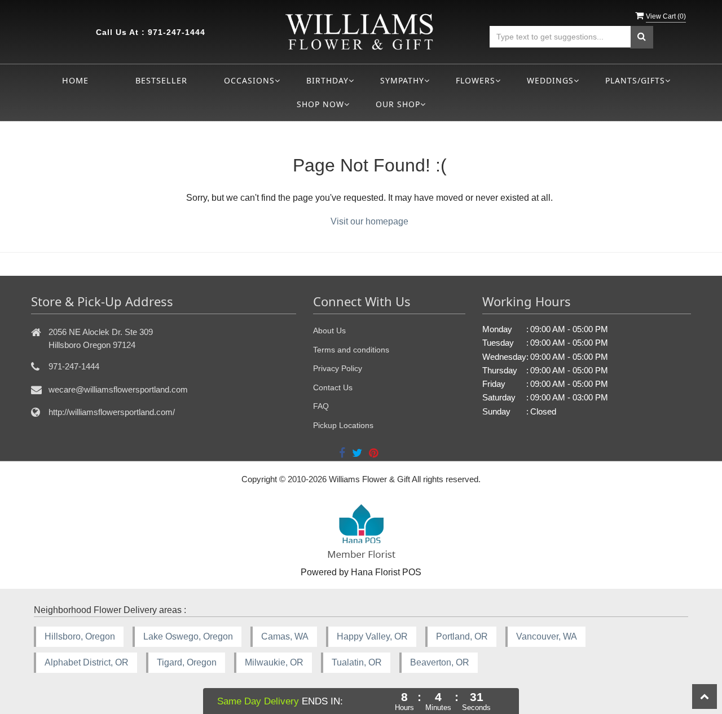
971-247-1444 (176, 32)
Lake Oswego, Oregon (188, 636)
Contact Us (333, 387)
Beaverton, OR (439, 662)
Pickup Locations (343, 425)
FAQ (321, 406)
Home (75, 80)
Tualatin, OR (357, 662)
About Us (329, 330)
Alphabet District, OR (87, 662)
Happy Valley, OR (372, 636)
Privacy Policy (337, 368)
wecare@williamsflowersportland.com (118, 389)
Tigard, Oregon (187, 662)
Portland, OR (462, 636)
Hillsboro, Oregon (80, 636)
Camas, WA (285, 636)
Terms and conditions (351, 349)
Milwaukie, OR (274, 662)
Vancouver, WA (546, 636)
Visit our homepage (369, 221)
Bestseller (161, 80)
